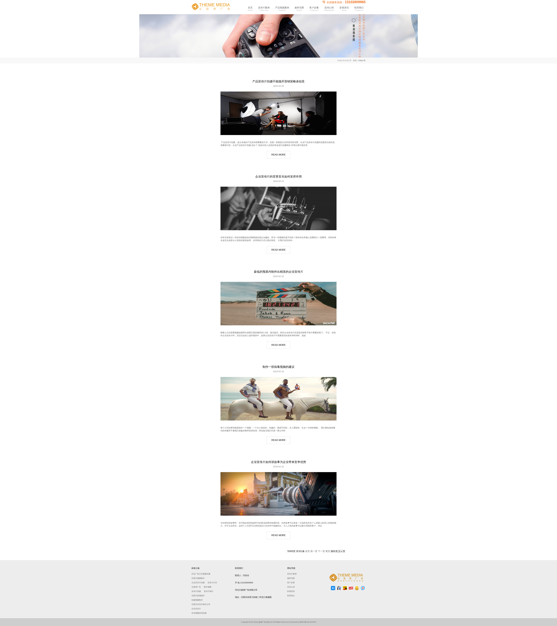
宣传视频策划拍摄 (199, 613)
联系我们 (359, 8)
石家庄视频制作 (198, 578)
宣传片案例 (264, 8)
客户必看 (314, 8)
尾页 (327, 551)
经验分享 (362, 60)
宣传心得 (329, 8)
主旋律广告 (196, 587)
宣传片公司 (212, 582)
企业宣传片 (196, 609)
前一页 (313, 551)
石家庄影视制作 (198, 596)
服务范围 (299, 8)
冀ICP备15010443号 (308, 622)
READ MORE (278, 154)
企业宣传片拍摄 (198, 582)
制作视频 (207, 587)
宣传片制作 (208, 591)
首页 (250, 8)
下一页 (321, 551)
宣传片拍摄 (196, 591)
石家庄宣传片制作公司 (200, 604)
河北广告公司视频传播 (200, 574)
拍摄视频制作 (197, 600)
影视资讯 (344, 8)
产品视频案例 (282, 8)
